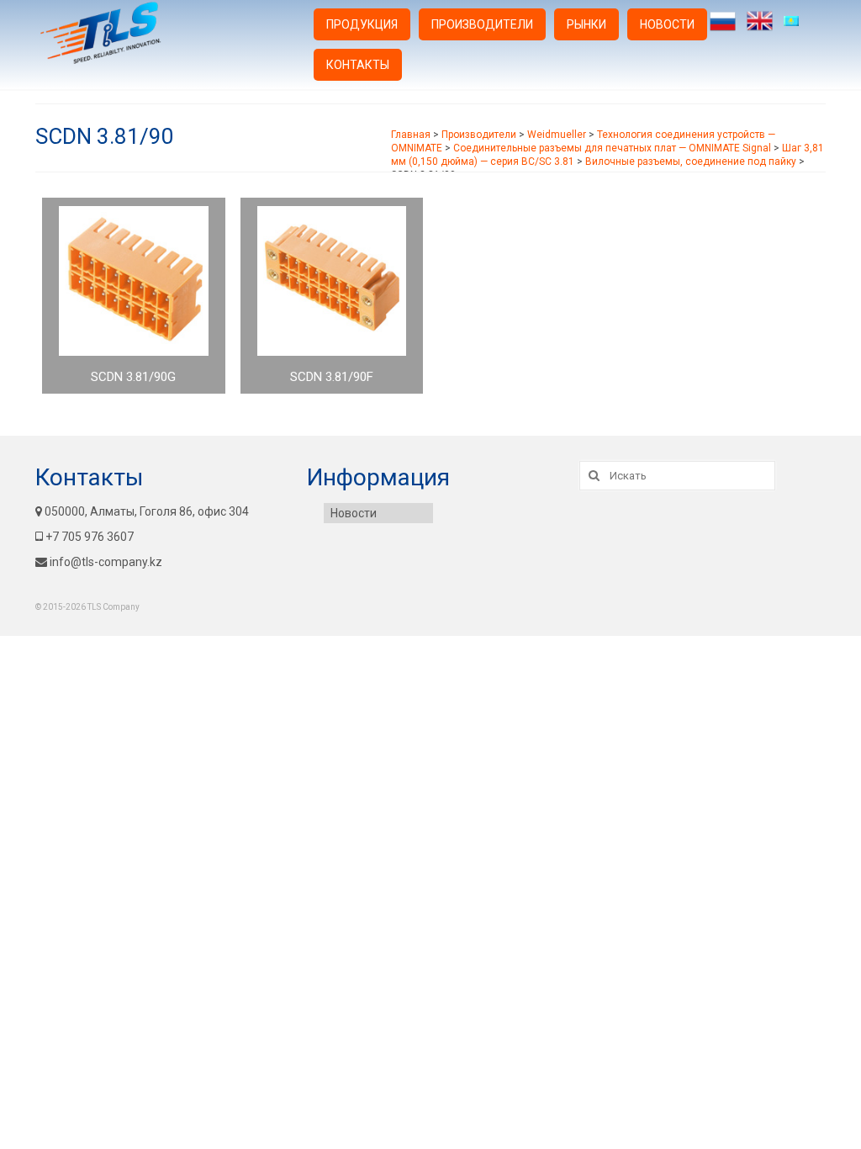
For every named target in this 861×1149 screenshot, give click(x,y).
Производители (482, 24)
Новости (667, 24)
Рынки (586, 24)
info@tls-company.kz (106, 562)
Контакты (357, 64)
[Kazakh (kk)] (797, 21)
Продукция (362, 24)
